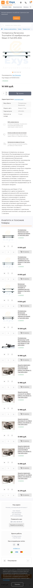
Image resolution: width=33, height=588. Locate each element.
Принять (17, 584)
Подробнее (6, 580)
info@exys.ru (16, 548)
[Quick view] (4, 246)
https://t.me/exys (18, 544)
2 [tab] (14, 72)
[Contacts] (25, 2)
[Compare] (12, 246)
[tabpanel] (16, 54)
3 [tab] (15, 72)
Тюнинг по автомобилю (10, 29)
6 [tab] (20, 72)
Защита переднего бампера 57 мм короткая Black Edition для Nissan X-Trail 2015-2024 (24, 368)
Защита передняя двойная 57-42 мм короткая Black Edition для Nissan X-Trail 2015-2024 (24, 449)
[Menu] (3, 2)
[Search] (3, 25)
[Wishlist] (8, 246)
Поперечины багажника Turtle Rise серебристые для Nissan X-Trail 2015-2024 (24, 341)
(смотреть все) (18, 99)
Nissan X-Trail (26, 29)
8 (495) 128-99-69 (17, 522)
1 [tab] (12, 72)
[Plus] (6, 92)
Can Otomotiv (16, 75)
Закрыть (16, 18)
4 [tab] (17, 72)
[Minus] (6, 94)
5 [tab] (18, 72)
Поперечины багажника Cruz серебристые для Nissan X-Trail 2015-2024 (24, 260)
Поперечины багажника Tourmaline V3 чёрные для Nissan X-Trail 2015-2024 (24, 314)
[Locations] (20, 2)
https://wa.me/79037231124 (14, 544)
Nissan (19, 29)
